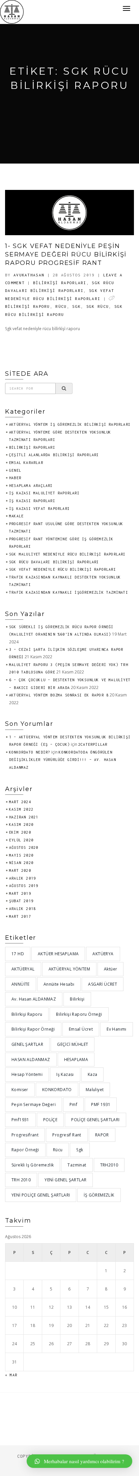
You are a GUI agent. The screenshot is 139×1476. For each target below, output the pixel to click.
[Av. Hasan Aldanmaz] (12, 11)
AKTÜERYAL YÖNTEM (69, 969)
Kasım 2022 (21, 809)
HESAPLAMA (76, 1059)
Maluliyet (95, 1089)
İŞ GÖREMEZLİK (99, 1195)
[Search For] (64, 388)
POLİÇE (50, 1120)
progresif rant (66, 1135)
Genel (15, 470)
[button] (79, 1461)
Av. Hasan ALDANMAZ (33, 999)
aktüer (110, 969)
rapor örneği (25, 1150)
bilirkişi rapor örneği (33, 1029)
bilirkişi (77, 999)
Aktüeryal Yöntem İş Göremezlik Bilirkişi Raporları (70, 424)
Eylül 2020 (21, 840)
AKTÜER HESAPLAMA (58, 954)
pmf (73, 1104)
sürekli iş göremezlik (32, 1165)
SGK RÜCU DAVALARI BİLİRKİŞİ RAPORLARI (54, 562)
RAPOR (102, 1135)
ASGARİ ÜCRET (102, 984)
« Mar (11, 1375)
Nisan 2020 (21, 863)
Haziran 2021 (23, 817)
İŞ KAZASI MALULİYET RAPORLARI (44, 493)
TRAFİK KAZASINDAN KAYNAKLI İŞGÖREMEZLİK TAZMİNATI (68, 592)
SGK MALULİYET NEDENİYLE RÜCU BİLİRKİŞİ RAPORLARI (67, 554)
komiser (19, 1089)
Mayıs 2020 (21, 855)
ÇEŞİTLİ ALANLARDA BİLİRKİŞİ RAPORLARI (54, 455)
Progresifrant (24, 1135)
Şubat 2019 (21, 901)
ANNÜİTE (20, 984)
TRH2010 (109, 1165)
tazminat (76, 1165)
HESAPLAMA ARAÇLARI (31, 486)
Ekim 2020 (20, 832)
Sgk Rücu (97, 306)
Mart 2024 (20, 802)
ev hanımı (117, 1029)
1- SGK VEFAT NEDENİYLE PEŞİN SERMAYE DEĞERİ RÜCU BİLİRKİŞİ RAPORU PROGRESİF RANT (66, 254)
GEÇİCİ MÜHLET (72, 1044)
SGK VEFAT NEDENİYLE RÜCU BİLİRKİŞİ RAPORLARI (62, 569)
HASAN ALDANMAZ (30, 1059)
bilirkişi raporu (27, 306)
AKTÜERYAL (23, 969)
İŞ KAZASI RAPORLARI (32, 501)
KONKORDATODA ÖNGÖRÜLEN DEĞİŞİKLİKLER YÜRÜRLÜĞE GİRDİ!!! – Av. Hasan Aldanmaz (62, 759)
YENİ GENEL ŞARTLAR (65, 1180)
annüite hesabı (59, 984)
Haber (15, 478)
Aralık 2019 (22, 878)
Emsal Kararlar (26, 463)
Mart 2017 (20, 916)
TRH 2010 (21, 1180)
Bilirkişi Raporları (59, 282)
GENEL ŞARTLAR (27, 1044)
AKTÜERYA (102, 954)
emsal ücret (81, 1029)
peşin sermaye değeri (33, 1104)
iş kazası (65, 1074)
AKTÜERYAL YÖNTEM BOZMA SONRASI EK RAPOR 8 (59, 695)
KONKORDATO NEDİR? (29, 752)
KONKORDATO (57, 1089)
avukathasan (28, 275)
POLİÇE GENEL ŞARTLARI (95, 1120)
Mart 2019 (20, 893)
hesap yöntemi (27, 1074)
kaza (93, 1074)
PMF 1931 (100, 1104)
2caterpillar (92, 744)
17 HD (17, 954)
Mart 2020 (20, 870)
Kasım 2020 (21, 824)
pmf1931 (20, 1120)
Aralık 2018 (22, 909)
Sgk (76, 306)
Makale (16, 516)
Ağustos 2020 (23, 847)
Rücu (60, 306)
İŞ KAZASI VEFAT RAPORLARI (39, 509)
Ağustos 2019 (23, 886)
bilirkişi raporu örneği (79, 1014)
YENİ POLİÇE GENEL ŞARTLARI (40, 1195)
